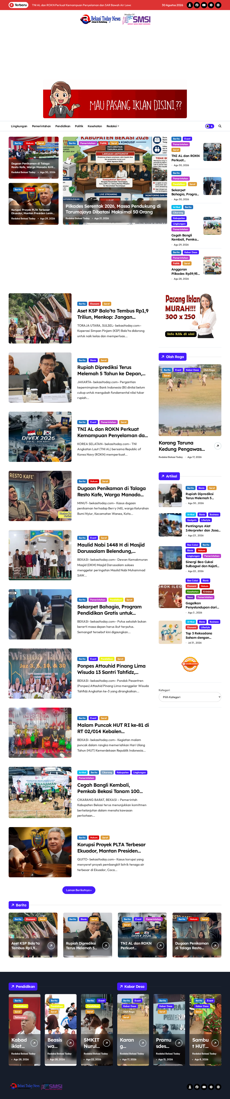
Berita (18, 143)
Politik (79, 126)
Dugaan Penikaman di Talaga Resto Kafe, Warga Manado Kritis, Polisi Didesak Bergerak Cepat (33, 167)
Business (214, 514)
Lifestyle (205, 520)
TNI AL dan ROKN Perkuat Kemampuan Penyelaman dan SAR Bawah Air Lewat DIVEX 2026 (112, 438)
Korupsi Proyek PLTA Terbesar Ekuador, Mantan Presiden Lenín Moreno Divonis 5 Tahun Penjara (32, 213)
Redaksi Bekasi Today (23, 172)
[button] (163, 180)
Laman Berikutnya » (79, 890)
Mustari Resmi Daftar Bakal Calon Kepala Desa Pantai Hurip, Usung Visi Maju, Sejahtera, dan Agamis (115, 211)
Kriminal (207, 591)
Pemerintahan (41, 126)
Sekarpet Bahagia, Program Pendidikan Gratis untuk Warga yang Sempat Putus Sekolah (109, 616)
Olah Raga (181, 369)
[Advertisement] (115, 53)
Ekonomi (94, 303)
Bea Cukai (192, 544)
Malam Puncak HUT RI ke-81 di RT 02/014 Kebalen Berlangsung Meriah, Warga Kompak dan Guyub (113, 734)
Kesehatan (95, 126)
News (190, 597)
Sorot (41, 143)
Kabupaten (179, 218)
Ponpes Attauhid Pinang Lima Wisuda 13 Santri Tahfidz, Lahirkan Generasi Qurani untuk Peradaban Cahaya (111, 675)
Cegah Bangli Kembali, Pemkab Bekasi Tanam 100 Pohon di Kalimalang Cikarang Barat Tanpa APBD (112, 794)
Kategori (164, 690)
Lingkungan (19, 126)
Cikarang (178, 212)
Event (187, 138)
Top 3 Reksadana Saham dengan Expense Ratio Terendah (199, 639)
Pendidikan (62, 126)
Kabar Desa (86, 143)
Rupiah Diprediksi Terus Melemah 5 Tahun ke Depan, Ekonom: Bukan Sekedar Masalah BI (109, 376)
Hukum (29, 143)
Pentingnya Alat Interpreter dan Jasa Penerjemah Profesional (202, 532)
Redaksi (112, 126)
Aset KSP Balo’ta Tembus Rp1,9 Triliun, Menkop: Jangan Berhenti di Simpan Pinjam (112, 317)
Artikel (176, 207)
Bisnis (93, 360)
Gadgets (192, 520)
